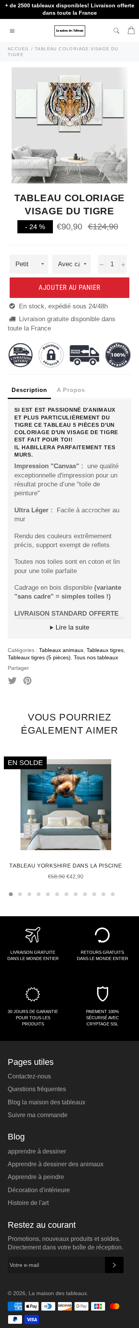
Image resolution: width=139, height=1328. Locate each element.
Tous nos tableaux (96, 657)
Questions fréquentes (37, 1089)
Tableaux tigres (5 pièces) (39, 657)
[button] (10, 894)
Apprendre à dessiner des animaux (55, 1164)
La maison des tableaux (58, 1293)
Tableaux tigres (105, 650)
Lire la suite (71, 627)
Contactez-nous (29, 1076)
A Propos (71, 390)
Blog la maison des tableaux (46, 1102)
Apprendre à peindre (36, 1177)
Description (29, 390)
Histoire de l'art (28, 1203)
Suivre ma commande (38, 1115)
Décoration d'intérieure (39, 1190)
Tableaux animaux (61, 650)
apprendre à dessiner (37, 1151)
